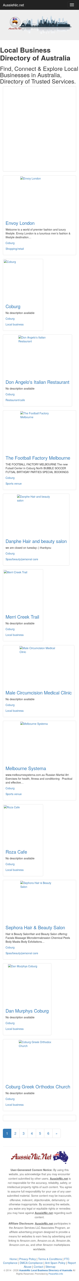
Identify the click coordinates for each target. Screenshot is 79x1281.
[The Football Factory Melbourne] (39, 430)
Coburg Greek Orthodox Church (38, 1086)
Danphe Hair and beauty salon (36, 541)
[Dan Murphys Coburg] (27, 983)
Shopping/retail (15, 249)
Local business (15, 324)
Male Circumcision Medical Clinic (39, 692)
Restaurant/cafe (15, 400)
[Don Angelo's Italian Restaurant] (37, 354)
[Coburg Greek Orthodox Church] (38, 1059)
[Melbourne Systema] (39, 741)
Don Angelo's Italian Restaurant (37, 381)
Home (13, 1259)
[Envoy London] (39, 195)
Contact (38, 1267)
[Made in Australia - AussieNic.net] (39, 24)
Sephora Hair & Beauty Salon (35, 927)
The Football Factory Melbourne (38, 457)
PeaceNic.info (56, 1273)
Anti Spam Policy (55, 1263)
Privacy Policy (27, 1259)
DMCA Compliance (31, 1263)
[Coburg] (23, 279)
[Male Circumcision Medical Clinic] (38, 665)
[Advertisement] (39, 128)
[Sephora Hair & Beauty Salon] (39, 900)
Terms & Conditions (50, 1259)
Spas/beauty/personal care (22, 559)
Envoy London (20, 222)
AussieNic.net (13, 4)
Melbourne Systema (26, 768)
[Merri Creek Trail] (23, 589)
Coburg (10, 243)
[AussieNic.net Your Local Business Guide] (39, 1157)
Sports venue (14, 483)
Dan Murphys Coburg (27, 1010)
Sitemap (50, 1267)
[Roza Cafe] (23, 824)
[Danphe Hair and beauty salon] (36, 514)
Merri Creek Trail (22, 616)
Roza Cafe (16, 851)
